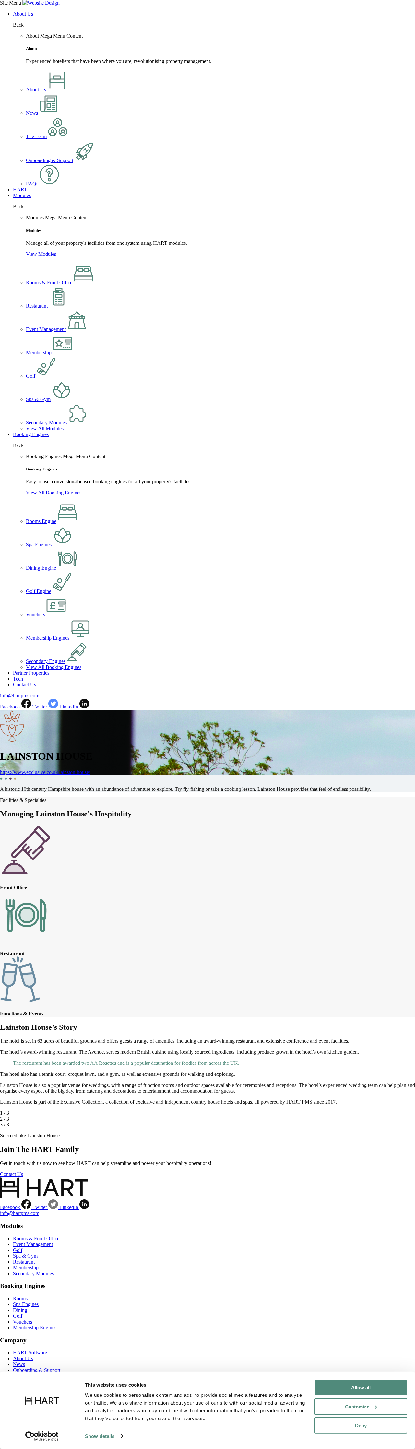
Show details (99, 1436)
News (19, 1364)
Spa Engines (26, 1304)
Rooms (20, 1298)
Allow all (361, 1387)
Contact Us (24, 684)
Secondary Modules (33, 1273)
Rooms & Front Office (36, 1238)
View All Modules (45, 428)
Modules (22, 195)
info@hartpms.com (19, 695)
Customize (357, 1406)
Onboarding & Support (36, 1370)
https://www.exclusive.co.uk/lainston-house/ (45, 772)
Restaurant (24, 1262)
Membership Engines (34, 1327)
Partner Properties (31, 673)
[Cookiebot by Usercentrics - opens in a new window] (42, 1436)
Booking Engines (31, 434)
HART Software (30, 1352)
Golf (17, 1250)
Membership (26, 1267)
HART (20, 189)
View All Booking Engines (53, 492)
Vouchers (22, 1321)
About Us (23, 14)
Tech (18, 679)
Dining (20, 1310)
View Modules (41, 254)
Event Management (33, 1244)
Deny (361, 1425)
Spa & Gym (25, 1256)
